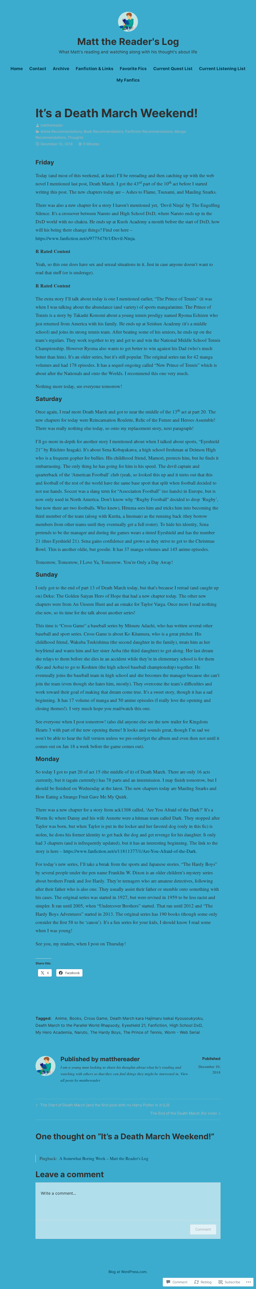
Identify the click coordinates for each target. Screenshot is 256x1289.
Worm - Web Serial (182, 1032)
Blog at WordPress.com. (128, 1272)
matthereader (51, 125)
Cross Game (95, 1018)
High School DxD (186, 1025)
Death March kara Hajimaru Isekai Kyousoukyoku (156, 1018)
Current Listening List (222, 68)
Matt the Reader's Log (128, 41)
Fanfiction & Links (95, 68)
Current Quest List (172, 68)
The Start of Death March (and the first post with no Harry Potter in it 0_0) (102, 1105)
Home (16, 68)
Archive (61, 68)
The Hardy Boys (105, 1032)
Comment (203, 1229)
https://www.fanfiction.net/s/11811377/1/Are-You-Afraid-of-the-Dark (130, 851)
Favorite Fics (133, 68)
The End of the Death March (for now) (183, 1114)
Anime (61, 1018)
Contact (37, 68)
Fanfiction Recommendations (148, 131)
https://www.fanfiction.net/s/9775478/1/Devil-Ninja (85, 238)
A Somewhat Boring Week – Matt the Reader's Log (103, 1158)
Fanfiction (157, 1025)
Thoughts (75, 137)
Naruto (81, 1032)
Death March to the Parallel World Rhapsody (77, 1025)
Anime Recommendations (61, 131)
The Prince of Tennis (142, 1032)
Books (75, 1018)
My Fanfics (128, 80)
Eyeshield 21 (133, 1025)
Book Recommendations (103, 131)
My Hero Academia (54, 1032)
